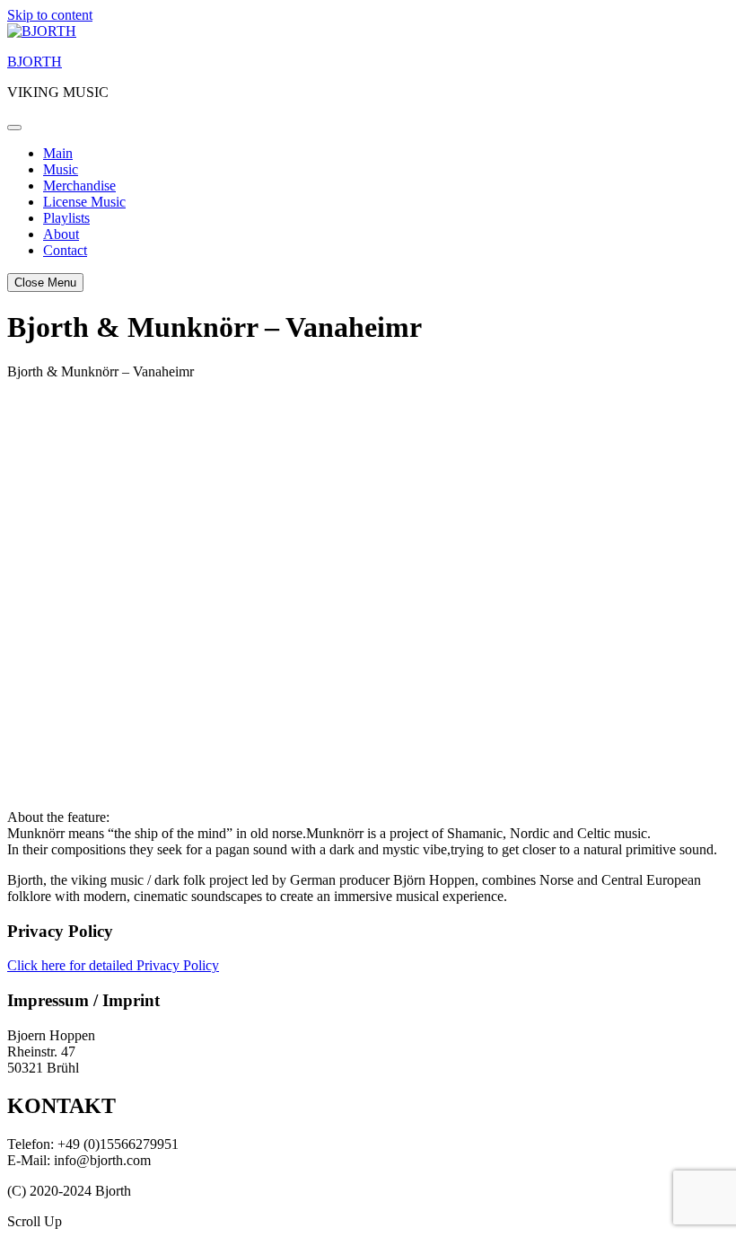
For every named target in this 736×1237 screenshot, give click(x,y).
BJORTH (34, 61)
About (61, 234)
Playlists (66, 217)
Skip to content (49, 14)
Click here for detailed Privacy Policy (113, 965)
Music (60, 169)
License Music (84, 201)
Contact (65, 250)
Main (58, 153)
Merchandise (79, 185)
